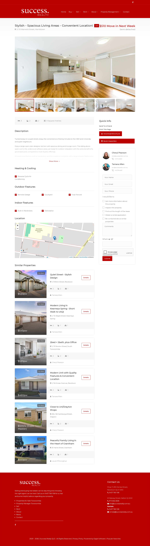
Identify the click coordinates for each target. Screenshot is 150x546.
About (93, 12)
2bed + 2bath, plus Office (63, 342)
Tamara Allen (57, 295)
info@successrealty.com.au (119, 504)
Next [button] (129, 69)
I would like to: (108, 197)
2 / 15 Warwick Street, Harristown (30, 29)
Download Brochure (111, 134)
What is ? (107, 239)
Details (86, 278)
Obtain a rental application (115, 215)
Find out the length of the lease (117, 211)
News (18, 515)
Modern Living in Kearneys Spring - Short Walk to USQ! (62, 308)
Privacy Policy (78, 539)
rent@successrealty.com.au (120, 156)
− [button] (17, 228)
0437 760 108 (50, 493)
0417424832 (118, 159)
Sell (77, 12)
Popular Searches (114, 539)
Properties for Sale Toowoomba (28, 501)
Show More (53, 161)
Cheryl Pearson (58, 362)
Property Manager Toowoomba (28, 503)
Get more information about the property (116, 202)
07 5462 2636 (114, 501)
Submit (107, 259)
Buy (70, 12)
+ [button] (17, 225)
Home (63, 12)
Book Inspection (110, 141)
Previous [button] (20, 69)
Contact (126, 12)
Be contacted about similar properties (115, 220)
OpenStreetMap (83, 257)
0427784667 (118, 170)
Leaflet (71, 257)
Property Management (110, 12)
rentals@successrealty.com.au (121, 512)
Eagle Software (99, 539)
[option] (75, 67)
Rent (85, 12)
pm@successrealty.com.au (120, 167)
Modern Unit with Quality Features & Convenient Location (63, 376)
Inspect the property (113, 208)
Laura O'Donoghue (59, 461)
